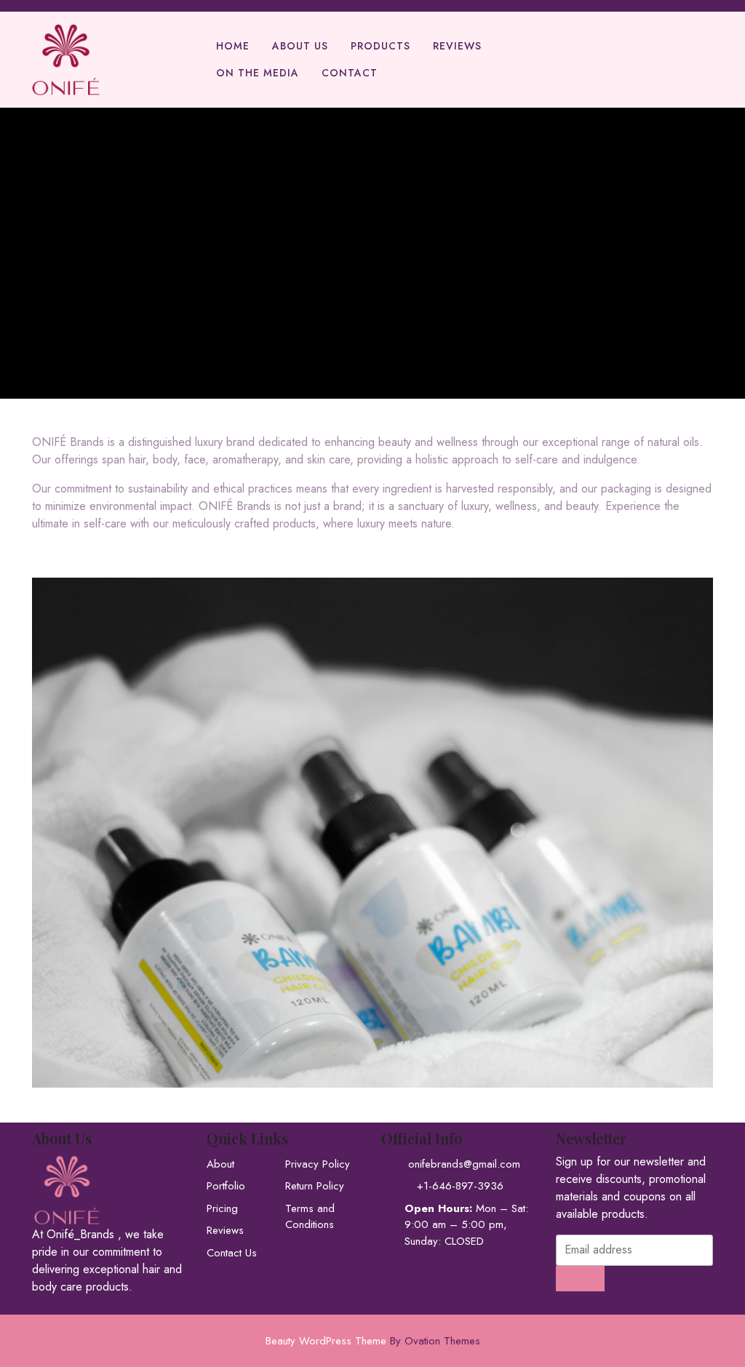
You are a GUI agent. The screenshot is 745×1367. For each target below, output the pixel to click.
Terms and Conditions (310, 1216)
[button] (372, 826)
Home (233, 46)
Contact (350, 72)
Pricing (222, 1208)
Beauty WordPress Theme (373, 1341)
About (220, 1164)
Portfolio (226, 1186)
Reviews (457, 46)
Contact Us (232, 1253)
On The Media (257, 72)
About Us (300, 46)
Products (380, 46)
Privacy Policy (317, 1164)
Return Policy (314, 1186)
